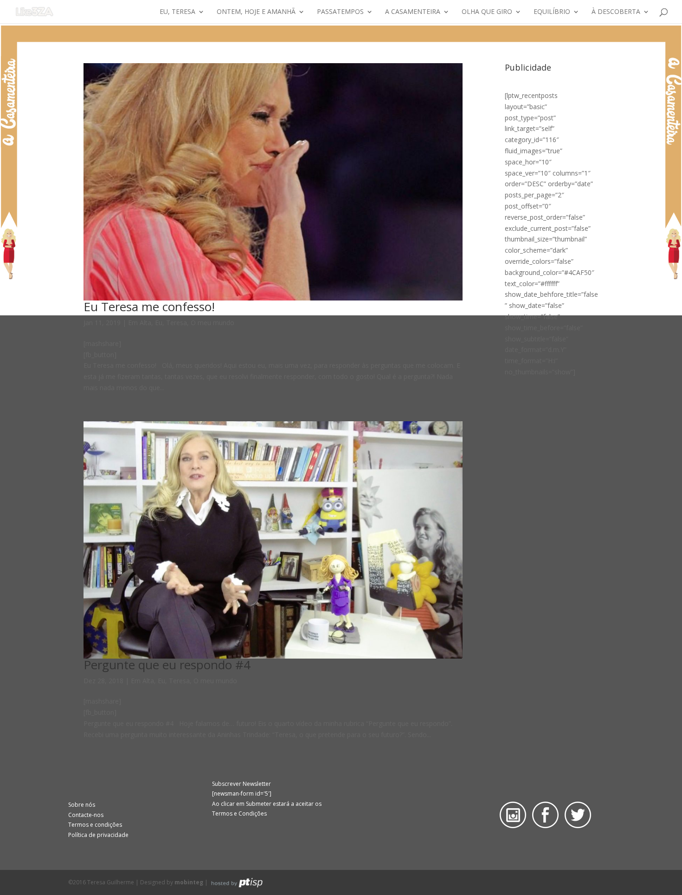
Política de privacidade (98, 835)
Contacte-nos (85, 815)
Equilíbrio (552, 12)
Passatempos (340, 12)
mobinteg (188, 882)
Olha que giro (487, 12)
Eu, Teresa (177, 12)
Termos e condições (95, 825)
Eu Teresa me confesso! (149, 306)
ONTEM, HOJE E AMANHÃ (256, 12)
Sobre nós (81, 805)
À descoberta (616, 12)
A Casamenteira (412, 12)
